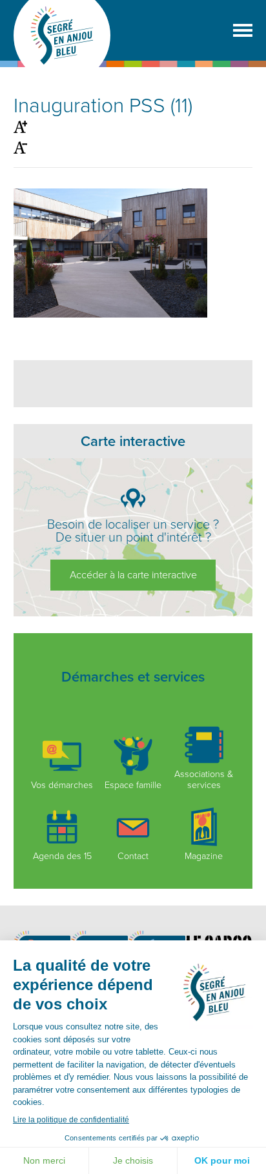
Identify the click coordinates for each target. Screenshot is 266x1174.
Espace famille (133, 785)
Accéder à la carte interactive (133, 575)
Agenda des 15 (62, 856)
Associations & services (203, 780)
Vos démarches (62, 785)
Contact (133, 856)
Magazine (204, 856)
